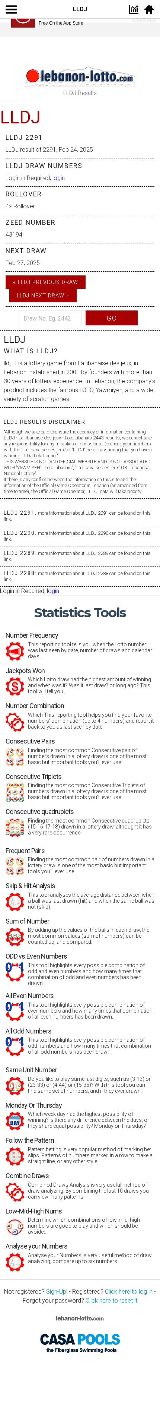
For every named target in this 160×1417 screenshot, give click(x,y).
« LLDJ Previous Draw (45, 282)
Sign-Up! (56, 1291)
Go (111, 318)
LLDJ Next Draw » (43, 296)
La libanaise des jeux (104, 363)
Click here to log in (129, 1291)
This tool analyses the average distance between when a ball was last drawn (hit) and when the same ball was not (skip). (80, 896)
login (58, 178)
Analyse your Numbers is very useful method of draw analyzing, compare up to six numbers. (79, 1253)
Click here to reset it (111, 1300)
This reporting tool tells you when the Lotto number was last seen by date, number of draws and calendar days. (79, 645)
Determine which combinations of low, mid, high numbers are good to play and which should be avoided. (73, 1221)
